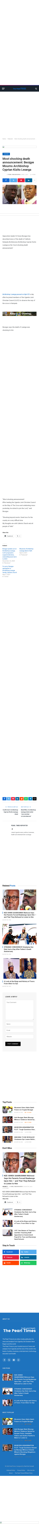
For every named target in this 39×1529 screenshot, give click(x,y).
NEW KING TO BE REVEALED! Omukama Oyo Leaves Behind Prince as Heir (25, 1139)
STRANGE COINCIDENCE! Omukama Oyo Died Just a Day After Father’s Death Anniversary (18, 949)
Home (4, 139)
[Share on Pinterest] (21, 180)
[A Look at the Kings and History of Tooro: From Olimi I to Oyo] (19, 968)
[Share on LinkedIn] (28, 180)
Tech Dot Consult (29, 1466)
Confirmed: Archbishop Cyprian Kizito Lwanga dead (10, 812)
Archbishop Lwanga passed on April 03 (16, 294)
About (11, 1473)
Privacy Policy (21, 1470)
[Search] (36, 88)
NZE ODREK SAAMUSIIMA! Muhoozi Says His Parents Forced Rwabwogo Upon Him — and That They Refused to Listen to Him (20, 915)
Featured (10, 139)
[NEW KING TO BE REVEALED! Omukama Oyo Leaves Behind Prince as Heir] (7, 1139)
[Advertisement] (19, 19)
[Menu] (3, 88)
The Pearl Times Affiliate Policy (23, 1473)
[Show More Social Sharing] (34, 180)
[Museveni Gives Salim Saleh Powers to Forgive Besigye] (7, 1109)
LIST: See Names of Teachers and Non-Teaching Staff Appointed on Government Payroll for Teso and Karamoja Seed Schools (25, 1235)
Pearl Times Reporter (14, 174)
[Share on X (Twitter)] (13, 180)
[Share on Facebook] (6, 180)
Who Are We (30, 1470)
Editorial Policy (11, 1470)
